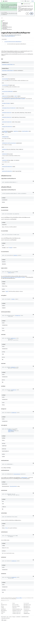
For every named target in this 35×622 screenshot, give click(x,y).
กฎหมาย (10, 616)
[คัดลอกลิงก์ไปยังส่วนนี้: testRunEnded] (8, 490)
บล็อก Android (14, 607)
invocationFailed (5, 85)
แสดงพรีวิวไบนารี (3, 609)
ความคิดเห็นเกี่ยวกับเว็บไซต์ (24, 616)
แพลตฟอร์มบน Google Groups (16, 610)
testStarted (4, 166)
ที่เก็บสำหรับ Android (4, 604)
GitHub (2, 613)
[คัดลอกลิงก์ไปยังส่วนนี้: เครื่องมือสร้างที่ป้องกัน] (12, 187)
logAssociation (4, 96)
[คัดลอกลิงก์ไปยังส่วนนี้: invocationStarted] (9, 251)
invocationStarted (5, 91)
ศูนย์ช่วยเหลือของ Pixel (27, 606)
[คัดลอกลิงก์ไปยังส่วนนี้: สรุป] (4, 59)
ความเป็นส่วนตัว (18, 616)
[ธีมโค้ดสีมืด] (33, 181)
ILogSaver (8, 103)
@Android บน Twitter (15, 604)
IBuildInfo (11, 91)
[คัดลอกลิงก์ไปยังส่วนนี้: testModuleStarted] (10, 470)
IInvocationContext (12, 143)
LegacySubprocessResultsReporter (8, 64)
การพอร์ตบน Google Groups (16, 613)
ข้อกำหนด (2, 606)
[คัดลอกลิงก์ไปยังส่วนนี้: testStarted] (7, 557)
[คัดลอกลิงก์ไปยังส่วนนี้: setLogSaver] (7, 295)
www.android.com (26, 609)
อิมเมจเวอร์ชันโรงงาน (4, 610)
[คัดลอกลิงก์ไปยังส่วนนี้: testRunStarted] (8, 532)
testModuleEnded (5, 136)
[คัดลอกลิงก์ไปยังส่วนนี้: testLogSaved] (8, 425)
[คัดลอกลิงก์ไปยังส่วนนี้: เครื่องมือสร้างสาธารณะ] (12, 175)
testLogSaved (4, 131)
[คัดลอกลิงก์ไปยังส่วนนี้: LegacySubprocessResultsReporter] (17, 178)
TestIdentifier (8, 112)
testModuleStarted (5, 143)
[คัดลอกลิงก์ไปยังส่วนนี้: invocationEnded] (9, 210)
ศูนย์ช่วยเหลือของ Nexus (27, 607)
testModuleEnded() (24, 477)
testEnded (4, 112)
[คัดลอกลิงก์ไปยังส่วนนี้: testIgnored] (7, 408)
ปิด (27, 13)
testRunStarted (4, 160)
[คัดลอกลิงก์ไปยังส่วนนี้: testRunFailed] (8, 513)
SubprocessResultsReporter (10, 36)
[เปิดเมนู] (1, 1)
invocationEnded (5, 78)
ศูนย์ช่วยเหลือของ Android (27, 604)
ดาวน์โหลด (2, 607)
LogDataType (16, 131)
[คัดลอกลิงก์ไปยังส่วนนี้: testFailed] (6, 386)
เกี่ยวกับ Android (3, 616)
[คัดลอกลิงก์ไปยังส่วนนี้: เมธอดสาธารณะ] (9, 207)
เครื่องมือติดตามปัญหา (27, 613)
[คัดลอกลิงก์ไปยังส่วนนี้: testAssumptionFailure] (11, 311)
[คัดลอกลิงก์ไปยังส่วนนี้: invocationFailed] (9, 231)
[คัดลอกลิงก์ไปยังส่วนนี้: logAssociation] (8, 268)
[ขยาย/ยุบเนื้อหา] (4, 20)
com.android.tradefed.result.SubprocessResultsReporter (12, 41)
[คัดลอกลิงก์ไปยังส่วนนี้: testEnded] (6, 334)
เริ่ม (31, 13)
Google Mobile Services (27, 610)
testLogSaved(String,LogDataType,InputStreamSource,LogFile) (14, 98)
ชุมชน (7, 616)
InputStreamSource (25, 131)
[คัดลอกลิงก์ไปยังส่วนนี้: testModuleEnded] (9, 460)
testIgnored (4, 126)
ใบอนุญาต (13, 616)
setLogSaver (4, 103)
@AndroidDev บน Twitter (16, 606)
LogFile (15, 96)
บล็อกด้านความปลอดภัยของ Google (17, 609)
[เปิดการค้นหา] (21, 1)
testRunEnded (4, 149)
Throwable (10, 247)
